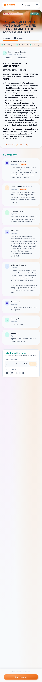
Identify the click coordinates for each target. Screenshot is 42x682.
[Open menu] (37, 5)
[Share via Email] (22, 373)
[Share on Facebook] (7, 373)
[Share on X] (12, 373)
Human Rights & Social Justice (13, 14)
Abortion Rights (9, 144)
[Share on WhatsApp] (17, 373)
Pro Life (20, 144)
